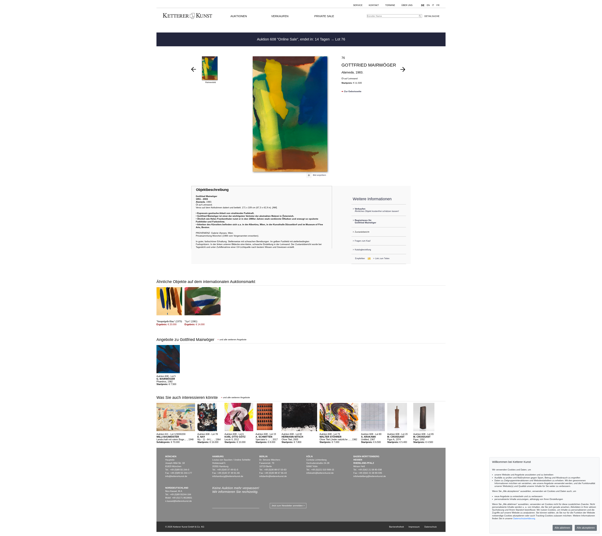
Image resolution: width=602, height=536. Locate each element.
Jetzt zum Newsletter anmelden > (288, 505)
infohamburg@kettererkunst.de (227, 476)
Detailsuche (431, 16)
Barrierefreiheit (396, 526)
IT (433, 5)
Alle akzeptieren (586, 527)
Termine (390, 5)
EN (428, 5)
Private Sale (324, 16)
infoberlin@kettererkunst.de (273, 476)
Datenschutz (430, 526)
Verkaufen (279, 16)
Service (357, 5)
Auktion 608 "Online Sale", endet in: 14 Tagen (294, 39)
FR (437, 5)
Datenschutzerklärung (524, 518)
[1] (193, 69)
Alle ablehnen (562, 527)
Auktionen (238, 16)
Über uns (406, 5)
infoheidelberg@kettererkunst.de (369, 476)
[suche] (420, 16)
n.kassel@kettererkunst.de (178, 501)
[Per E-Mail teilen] (368, 258)
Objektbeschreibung (212, 190)
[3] (402, 69)
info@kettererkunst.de (176, 476)
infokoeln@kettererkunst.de (320, 473)
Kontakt (374, 5)
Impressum (414, 526)
